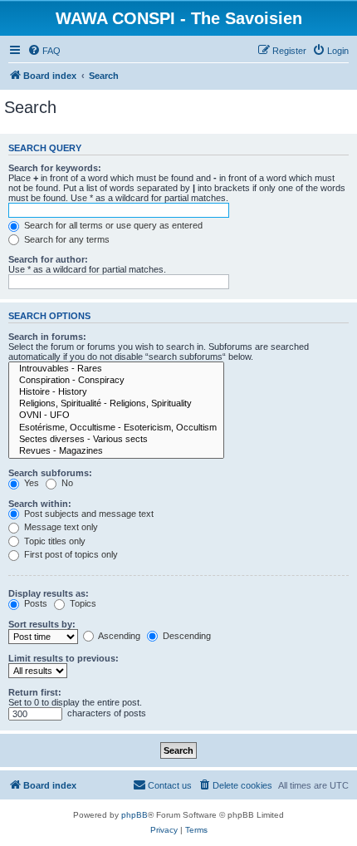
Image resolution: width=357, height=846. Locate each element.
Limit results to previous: (63, 658)
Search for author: (48, 259)
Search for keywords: (54, 168)
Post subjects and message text (88, 514)
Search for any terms (66, 239)
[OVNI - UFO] (116, 415)
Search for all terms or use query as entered (112, 225)
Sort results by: (42, 624)
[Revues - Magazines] (116, 451)
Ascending (118, 636)
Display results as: (48, 593)
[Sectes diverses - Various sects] (116, 439)
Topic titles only (54, 541)
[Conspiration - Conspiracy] (116, 380)
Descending (185, 636)
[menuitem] (44, 51)
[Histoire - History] (116, 392)
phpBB (134, 814)
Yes (30, 483)
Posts (34, 603)
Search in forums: (47, 337)
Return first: (34, 692)
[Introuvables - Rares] (116, 369)
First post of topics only (70, 554)
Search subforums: (50, 473)
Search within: (39, 504)
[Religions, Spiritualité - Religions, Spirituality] (116, 404)
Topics (81, 603)
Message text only (60, 527)
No (66, 483)
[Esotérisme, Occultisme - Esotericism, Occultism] (116, 428)
